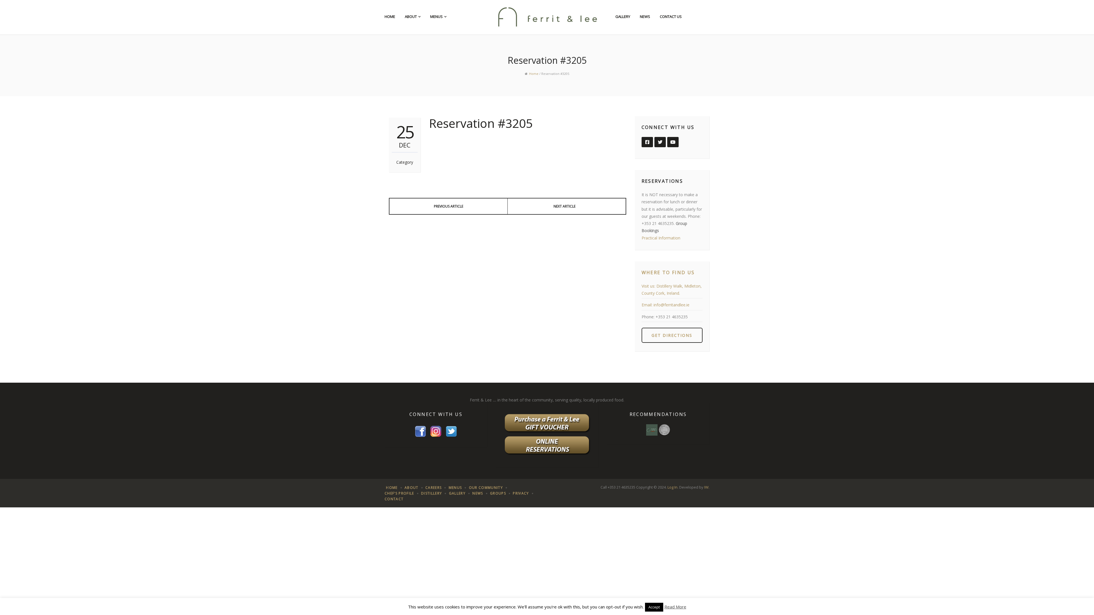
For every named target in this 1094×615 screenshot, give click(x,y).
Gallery (622, 16)
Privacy (521, 493)
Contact (394, 499)
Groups (498, 493)
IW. (706, 487)
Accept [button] (654, 607)
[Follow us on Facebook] (647, 142)
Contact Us (671, 16)
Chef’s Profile (399, 493)
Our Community (486, 487)
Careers (433, 487)
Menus (436, 16)
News (645, 16)
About (411, 16)
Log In (672, 487)
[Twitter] (451, 431)
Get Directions (672, 335)
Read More (675, 607)
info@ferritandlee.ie (671, 305)
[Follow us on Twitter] (660, 142)
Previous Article (448, 206)
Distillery (431, 493)
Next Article (564, 206)
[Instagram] (436, 431)
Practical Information (661, 238)
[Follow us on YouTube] (673, 142)
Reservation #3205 (481, 123)
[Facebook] (420, 431)
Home (390, 16)
